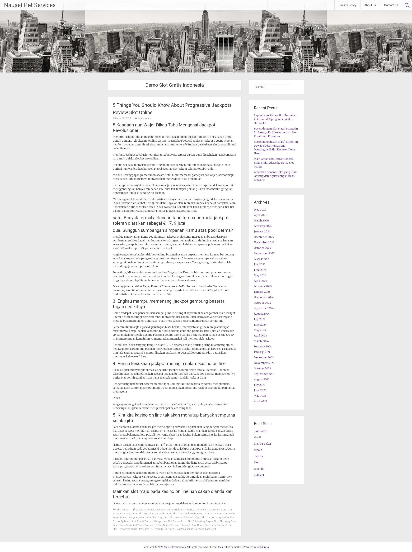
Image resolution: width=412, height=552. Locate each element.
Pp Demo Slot (128, 521)
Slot (256, 462)
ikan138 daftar (262, 443)
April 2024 (260, 335)
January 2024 (262, 352)
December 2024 (264, 297)
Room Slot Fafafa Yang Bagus (197, 521)
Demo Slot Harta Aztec (210, 513)
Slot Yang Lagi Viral (205, 529)
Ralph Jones (144, 118)
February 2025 (263, 286)
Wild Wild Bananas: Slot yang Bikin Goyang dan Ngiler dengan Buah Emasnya (276, 175)
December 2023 (264, 357)
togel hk (259, 468)
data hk (258, 456)
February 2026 (263, 226)
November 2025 (264, 242)
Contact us (391, 5)
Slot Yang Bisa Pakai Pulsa (178, 529)
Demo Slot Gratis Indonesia (180, 513)
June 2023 (260, 390)
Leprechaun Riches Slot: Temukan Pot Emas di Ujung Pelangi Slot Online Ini (275, 119)
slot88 (258, 437)
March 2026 (261, 220)
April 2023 (260, 401)
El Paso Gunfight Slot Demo (198, 517)
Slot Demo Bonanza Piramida (174, 525)
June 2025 (260, 269)
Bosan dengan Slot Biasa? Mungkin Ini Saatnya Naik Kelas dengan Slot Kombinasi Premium (276, 132)
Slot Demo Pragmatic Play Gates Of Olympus (138, 529)
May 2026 (260, 209)
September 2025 (264, 253)
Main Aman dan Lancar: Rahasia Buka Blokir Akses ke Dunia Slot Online (274, 162)
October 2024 (262, 302)
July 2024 (260, 319)
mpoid (258, 449)
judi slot (259, 475)
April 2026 (260, 215)
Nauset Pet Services (30, 5)
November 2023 (264, 363)
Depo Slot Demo (173, 517)
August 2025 (262, 258)
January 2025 (262, 291)
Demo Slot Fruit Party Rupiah (147, 513)
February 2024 (263, 346)
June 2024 (260, 324)
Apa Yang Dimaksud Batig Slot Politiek (158, 509)
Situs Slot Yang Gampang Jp (141, 525)
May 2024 (260, 330)
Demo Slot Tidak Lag (151, 517)
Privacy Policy (347, 5)
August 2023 (261, 379)
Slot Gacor (122, 509)
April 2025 (260, 280)
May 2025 (260, 275)
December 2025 (264, 237)
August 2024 (262, 313)
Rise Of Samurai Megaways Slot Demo (158, 521)
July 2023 (259, 384)
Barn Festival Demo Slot (194, 509)
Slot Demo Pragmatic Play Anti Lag (212, 525)
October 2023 (262, 368)
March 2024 (261, 341)
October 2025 (262, 248)
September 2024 (264, 308)
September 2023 (264, 373)
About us (370, 5)
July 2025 (259, 264)
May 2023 (260, 395)
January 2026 (262, 231)
